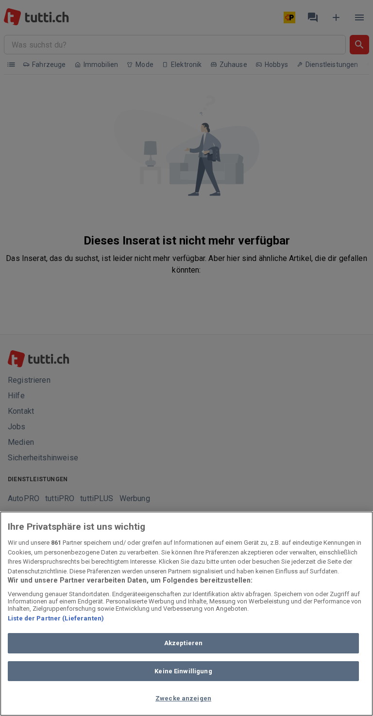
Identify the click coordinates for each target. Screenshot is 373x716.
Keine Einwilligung (183, 671)
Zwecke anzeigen (183, 698)
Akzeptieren (183, 643)
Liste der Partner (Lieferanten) (56, 618)
